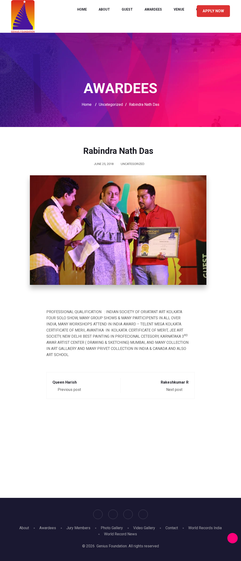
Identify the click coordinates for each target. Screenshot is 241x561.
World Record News (120, 534)
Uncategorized (133, 164)
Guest (127, 9)
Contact (171, 528)
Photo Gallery (112, 528)
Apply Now (213, 11)
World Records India (205, 528)
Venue (179, 9)
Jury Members (78, 528)
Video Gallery (144, 528)
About (104, 9)
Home (82, 9)
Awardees (153, 9)
